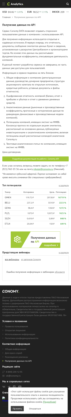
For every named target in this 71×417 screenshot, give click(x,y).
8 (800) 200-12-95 (14, 372)
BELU (7, 202)
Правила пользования (16, 326)
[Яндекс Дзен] (14, 386)
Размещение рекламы (16, 357)
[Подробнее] (49, 401)
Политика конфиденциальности (21, 338)
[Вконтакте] (3, 386)
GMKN (8, 197)
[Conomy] (16, 4)
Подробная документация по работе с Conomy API (35, 158)
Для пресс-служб (13, 353)
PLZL (7, 213)
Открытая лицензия (15, 330)
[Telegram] (9, 386)
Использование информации (20, 334)
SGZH (7, 218)
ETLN (7, 223)
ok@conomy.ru (13, 376)
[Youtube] (19, 386)
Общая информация (15, 349)
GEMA (8, 207)
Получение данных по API (18, 361)
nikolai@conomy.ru (43, 169)
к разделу (64, 185)
